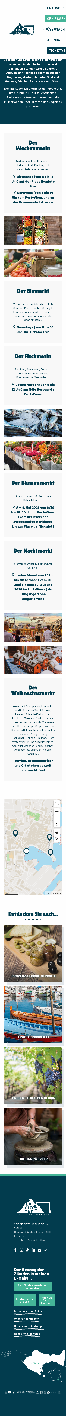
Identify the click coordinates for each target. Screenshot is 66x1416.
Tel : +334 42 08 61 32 (33, 1239)
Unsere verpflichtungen (29, 1326)
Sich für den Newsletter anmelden (33, 1286)
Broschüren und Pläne (28, 1311)
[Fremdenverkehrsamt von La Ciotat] (21, 29)
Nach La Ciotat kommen (46, 1300)
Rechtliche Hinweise (27, 1333)
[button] (33, 230)
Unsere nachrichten (26, 1318)
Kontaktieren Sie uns (24, 1300)
